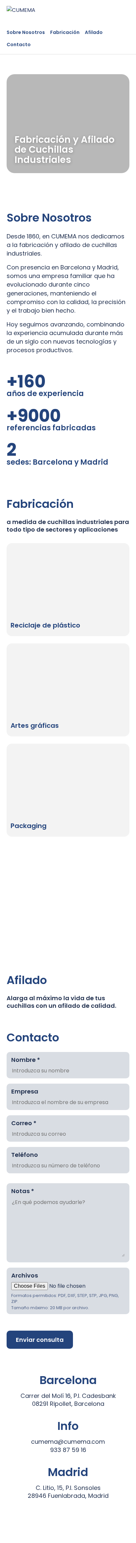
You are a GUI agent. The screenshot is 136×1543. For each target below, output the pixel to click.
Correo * (23, 1123)
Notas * (22, 1191)
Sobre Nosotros (26, 32)
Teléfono (24, 1155)
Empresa (24, 1091)
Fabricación (65, 32)
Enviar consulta (40, 1340)
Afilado (94, 32)
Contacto (19, 44)
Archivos (24, 1275)
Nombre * (25, 1060)
